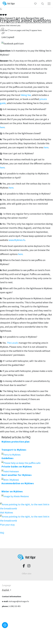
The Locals (12, 342)
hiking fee (26, 95)
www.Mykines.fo (16, 239)
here (2, 127)
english (5, 590)
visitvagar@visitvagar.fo (19, 601)
